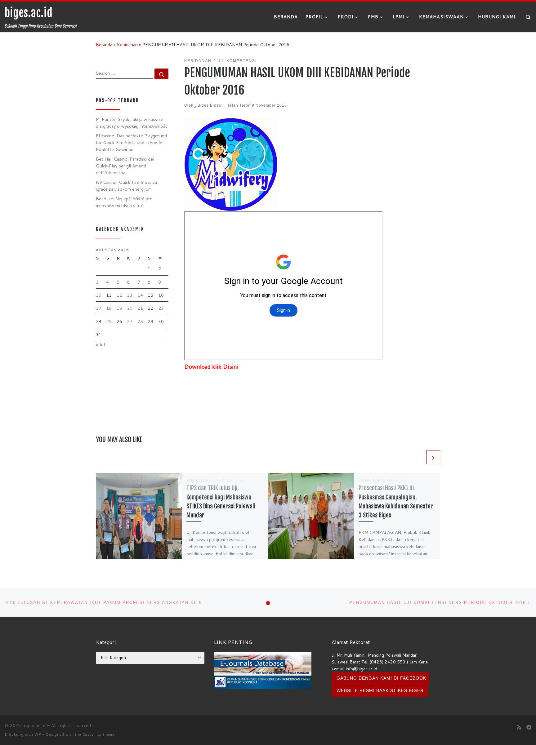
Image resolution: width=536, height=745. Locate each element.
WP (37, 734)
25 (109, 321)
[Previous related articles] (418, 457)
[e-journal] (262, 663)
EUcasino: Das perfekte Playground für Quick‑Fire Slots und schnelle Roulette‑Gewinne (131, 142)
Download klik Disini (211, 366)
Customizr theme (98, 734)
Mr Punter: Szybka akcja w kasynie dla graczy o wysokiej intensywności (132, 122)
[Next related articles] (433, 457)
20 (129, 308)
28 (140, 321)
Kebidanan (127, 44)
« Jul (100, 344)
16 (161, 295)
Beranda (104, 44)
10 (98, 295)
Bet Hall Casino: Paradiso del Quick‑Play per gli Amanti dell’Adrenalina (125, 166)
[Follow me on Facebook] (528, 727)
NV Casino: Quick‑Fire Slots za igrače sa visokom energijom (126, 185)
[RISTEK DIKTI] (262, 682)
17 (98, 308)
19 (119, 308)
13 (129, 295)
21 (140, 308)
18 (109, 308)
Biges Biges (209, 105)
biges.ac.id (34, 725)
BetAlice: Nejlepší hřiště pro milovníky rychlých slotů (124, 202)
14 (140, 295)
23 (161, 308)
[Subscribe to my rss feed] (519, 727)
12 (119, 295)
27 (129, 321)
